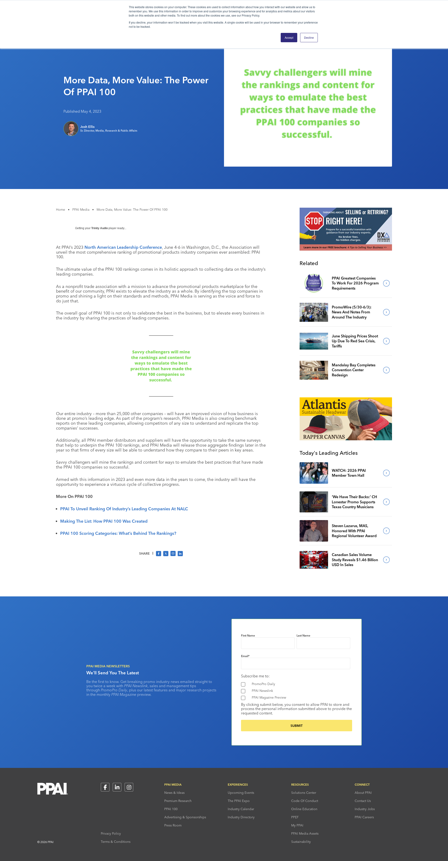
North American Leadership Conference (123, 247)
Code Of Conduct (304, 801)
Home (60, 209)
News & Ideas (174, 793)
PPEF (295, 817)
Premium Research (178, 801)
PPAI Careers (364, 817)
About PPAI (363, 793)
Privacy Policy (111, 833)
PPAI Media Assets (304, 833)
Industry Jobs (365, 809)
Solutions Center (303, 793)
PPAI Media (80, 209)
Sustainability (301, 842)
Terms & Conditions (115, 842)
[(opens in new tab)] (346, 249)
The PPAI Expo (239, 801)
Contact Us (363, 801)
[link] (314, 283)
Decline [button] (309, 37)
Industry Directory (241, 817)
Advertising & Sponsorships (185, 817)
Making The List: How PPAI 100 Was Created (103, 521)
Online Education (304, 809)
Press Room (173, 825)
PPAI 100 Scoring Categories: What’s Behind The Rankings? (118, 533)
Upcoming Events (241, 793)
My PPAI (297, 825)
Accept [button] (289, 37)
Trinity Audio (99, 228)
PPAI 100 (171, 809)
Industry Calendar (241, 809)
